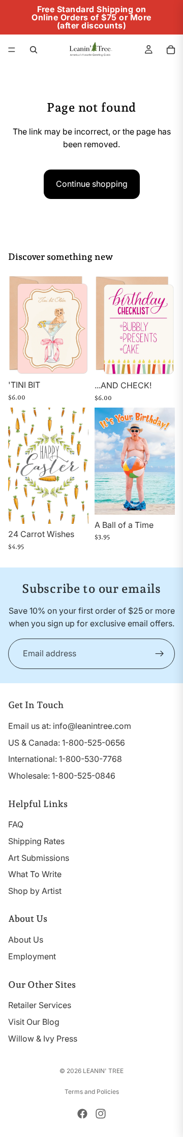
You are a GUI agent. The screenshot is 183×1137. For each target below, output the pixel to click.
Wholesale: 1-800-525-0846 (61, 776)
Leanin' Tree (103, 1071)
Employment (32, 956)
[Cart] (171, 50)
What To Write (35, 874)
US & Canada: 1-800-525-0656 (66, 743)
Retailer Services (39, 1005)
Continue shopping (92, 184)
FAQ (15, 824)
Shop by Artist (35, 891)
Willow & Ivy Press (42, 1038)
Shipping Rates (36, 841)
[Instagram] (101, 1114)
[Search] (33, 50)
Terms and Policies (92, 1091)
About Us (25, 939)
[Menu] (11, 49)
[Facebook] (82, 1114)
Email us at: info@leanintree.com (69, 726)
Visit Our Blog (33, 1022)
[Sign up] (159, 653)
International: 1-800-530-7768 (65, 759)
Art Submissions (38, 858)
